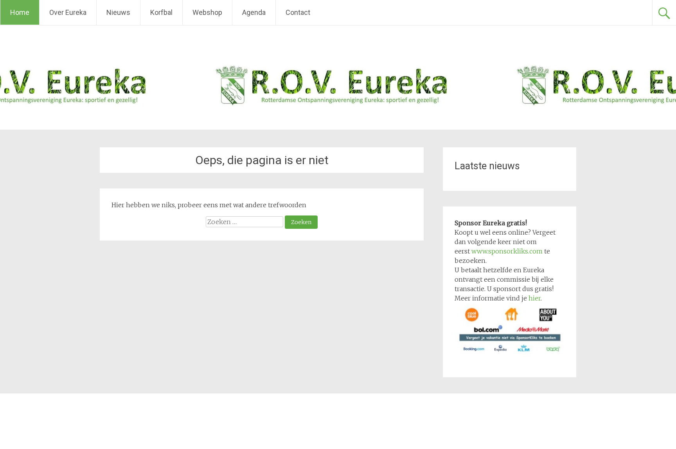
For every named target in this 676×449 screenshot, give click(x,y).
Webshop (207, 12)
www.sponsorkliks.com (507, 251)
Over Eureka (67, 12)
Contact (298, 12)
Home (19, 12)
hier (535, 298)
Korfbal (161, 12)
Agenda (254, 12)
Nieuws (118, 12)
